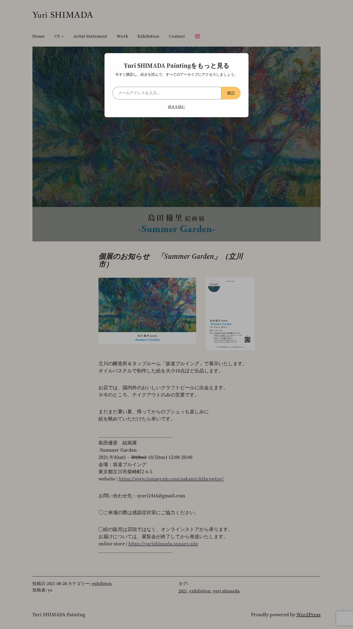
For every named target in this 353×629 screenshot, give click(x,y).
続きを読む (176, 106)
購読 (231, 93)
